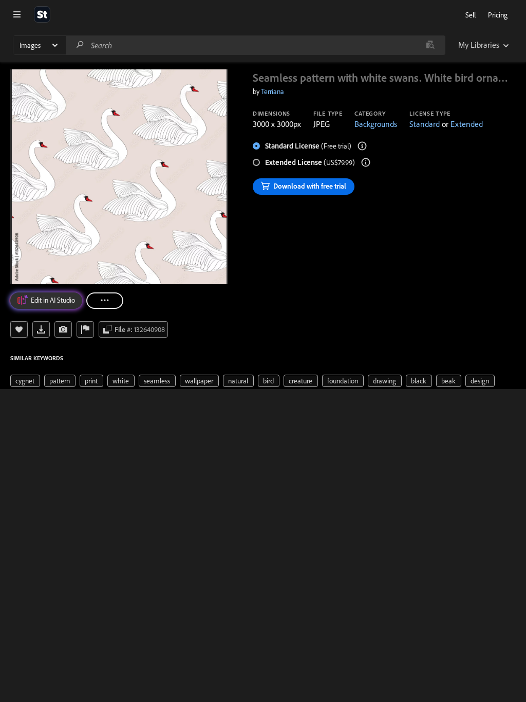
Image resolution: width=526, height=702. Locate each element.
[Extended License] (365, 162)
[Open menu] (17, 14)
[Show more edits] (104, 300)
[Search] (80, 45)
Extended (466, 124)
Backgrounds (375, 124)
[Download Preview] (41, 329)
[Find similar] (430, 45)
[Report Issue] (85, 329)
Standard (424, 124)
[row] (25, 381)
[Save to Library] (19, 329)
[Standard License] (362, 146)
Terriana (272, 91)
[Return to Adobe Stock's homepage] (42, 14)
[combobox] (255, 45)
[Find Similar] (63, 329)
